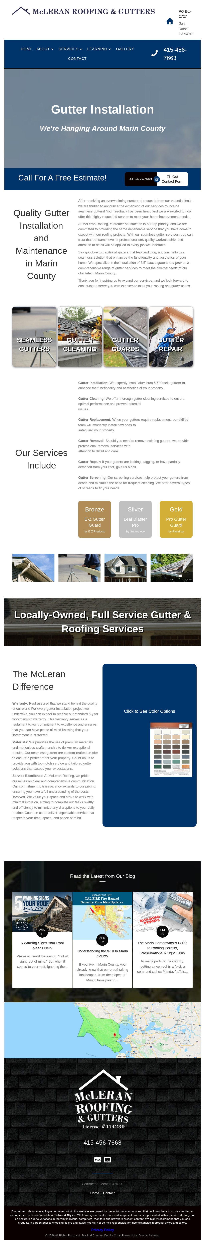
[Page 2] (171, 750)
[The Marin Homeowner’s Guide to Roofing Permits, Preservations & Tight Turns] (163, 940)
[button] (52, 49)
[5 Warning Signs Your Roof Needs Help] (42, 940)
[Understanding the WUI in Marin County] (102, 940)
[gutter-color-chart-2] (128, 750)
